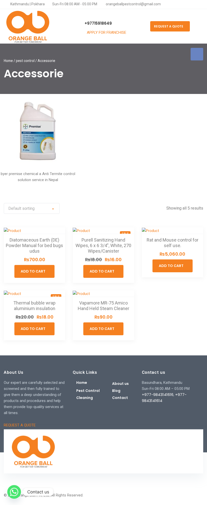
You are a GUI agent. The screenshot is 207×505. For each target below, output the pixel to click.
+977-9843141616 (157, 394)
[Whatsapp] (14, 492)
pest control (25, 61)
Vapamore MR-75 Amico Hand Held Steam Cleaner (103, 305)
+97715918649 (98, 23)
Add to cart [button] (33, 271)
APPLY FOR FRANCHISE (107, 32)
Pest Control (88, 390)
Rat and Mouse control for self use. (172, 242)
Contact (120, 397)
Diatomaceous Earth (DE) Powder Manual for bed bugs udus (34, 245)
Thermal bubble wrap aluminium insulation (34, 305)
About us (120, 383)
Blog (116, 390)
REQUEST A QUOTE (168, 26)
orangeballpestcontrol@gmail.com (133, 4)
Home (8, 61)
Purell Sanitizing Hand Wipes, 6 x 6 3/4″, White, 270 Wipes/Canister (103, 245)
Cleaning (84, 397)
